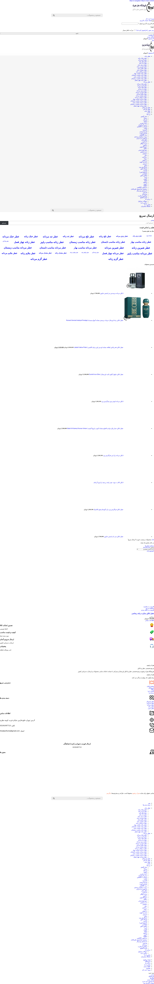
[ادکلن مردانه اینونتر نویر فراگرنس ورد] (136, 401)
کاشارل (144, 174)
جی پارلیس (143, 152)
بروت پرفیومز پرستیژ (140, 136)
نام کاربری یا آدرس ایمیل (146, 23)
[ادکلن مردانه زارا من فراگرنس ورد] (136, 455)
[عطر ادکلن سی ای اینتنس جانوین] (136, 536)
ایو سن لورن (143, 133)
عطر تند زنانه (143, 63)
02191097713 (5, 725)
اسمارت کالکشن (142, 126)
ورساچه (144, 194)
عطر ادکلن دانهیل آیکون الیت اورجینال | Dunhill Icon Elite (106, 374)
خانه (152, 539)
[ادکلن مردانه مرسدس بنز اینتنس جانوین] (136, 293)
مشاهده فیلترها (149, 546)
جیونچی (144, 153)
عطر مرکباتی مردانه (141, 97)
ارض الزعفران (142, 125)
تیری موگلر (143, 143)
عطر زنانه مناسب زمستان (139, 78)
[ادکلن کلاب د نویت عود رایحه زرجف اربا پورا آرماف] (136, 482)
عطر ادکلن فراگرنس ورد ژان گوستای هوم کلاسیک (108, 509)
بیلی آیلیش (144, 116)
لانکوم (145, 182)
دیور (145, 155)
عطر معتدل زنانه (142, 70)
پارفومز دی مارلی (141, 138)
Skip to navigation (135, 1)
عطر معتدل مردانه (141, 96)
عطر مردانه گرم (95, 252)
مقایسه (148, 968)
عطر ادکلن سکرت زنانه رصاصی (143, 613)
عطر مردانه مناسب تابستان (139, 101)
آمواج (145, 121)
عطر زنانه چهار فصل (141, 80)
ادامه (77, 33)
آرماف (145, 120)
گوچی (145, 179)
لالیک (145, 180)
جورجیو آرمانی (142, 150)
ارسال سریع (149, 235)
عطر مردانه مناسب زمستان (138, 104)
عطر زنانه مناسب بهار (140, 73)
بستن (152, 220)
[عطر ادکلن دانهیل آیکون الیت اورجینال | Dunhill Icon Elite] (136, 374)
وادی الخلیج (143, 197)
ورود (152, 27)
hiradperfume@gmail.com (10, 731)
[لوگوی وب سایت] (143, 12)
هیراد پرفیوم (136, 793)
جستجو (4, 223)
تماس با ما (144, 203)
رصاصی (144, 157)
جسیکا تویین (143, 147)
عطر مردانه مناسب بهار (140, 99)
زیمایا (145, 118)
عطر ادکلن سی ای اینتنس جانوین (113, 536)
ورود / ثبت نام (146, 970)
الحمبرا (145, 130)
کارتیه (145, 170)
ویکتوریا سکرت (142, 196)
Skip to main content (147, 1)
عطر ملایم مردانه (142, 94)
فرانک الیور (143, 169)
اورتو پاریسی (143, 131)
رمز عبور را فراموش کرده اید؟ (145, 30)
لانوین (145, 184)
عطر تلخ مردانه (142, 87)
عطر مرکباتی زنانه (141, 72)
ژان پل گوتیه (143, 162)
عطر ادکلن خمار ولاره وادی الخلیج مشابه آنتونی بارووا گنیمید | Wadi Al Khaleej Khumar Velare (95, 428)
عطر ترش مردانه (142, 90)
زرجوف (144, 160)
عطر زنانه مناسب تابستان (139, 75)
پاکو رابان (144, 140)
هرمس (145, 192)
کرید (145, 177)
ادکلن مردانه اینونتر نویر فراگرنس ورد (112, 401)
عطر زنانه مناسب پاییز (140, 77)
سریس (145, 163)
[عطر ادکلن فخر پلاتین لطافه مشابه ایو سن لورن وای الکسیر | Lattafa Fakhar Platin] (136, 347)
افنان (145, 128)
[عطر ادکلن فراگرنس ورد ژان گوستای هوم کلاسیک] (136, 509)
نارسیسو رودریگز (142, 190)
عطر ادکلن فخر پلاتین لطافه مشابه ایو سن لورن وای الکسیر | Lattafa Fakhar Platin (98, 347)
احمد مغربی (143, 123)
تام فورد (144, 142)
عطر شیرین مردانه (141, 92)
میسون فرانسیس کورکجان (139, 189)
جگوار (145, 148)
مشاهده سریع (150, 608)
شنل (145, 165)
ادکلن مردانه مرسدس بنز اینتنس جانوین (111, 293)
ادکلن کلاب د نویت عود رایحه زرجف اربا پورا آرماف (108, 482)
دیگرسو (109, 793)
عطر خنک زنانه (142, 58)
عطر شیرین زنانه (142, 66)
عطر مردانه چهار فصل (140, 106)
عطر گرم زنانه (142, 60)
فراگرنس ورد (143, 167)
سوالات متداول (142, 201)
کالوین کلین (143, 175)
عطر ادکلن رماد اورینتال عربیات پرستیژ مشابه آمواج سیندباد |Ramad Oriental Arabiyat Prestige (94, 320)
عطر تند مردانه (142, 89)
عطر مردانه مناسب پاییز (140, 102)
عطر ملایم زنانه (142, 68)
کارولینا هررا (143, 172)
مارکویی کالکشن (142, 187)
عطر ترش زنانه (142, 65)
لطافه (145, 185)
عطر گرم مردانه (142, 85)
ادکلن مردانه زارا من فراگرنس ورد (113, 455)
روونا (145, 158)
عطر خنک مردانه (142, 84)
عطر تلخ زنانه (143, 61)
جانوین (145, 145)
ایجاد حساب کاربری (145, 20)
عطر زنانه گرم (6, 241)
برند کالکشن (143, 135)
